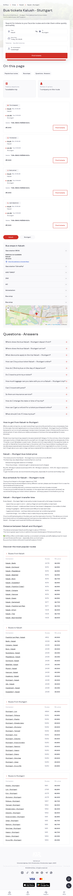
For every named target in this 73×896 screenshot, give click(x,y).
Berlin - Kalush (11, 641)
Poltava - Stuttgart (13, 801)
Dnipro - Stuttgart (12, 836)
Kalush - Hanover (12, 594)
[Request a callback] (68, 885)
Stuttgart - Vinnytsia (13, 758)
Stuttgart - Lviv (11, 711)
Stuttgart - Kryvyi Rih (13, 766)
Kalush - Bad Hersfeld (14, 618)
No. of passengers (15, 47)
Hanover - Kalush (12, 672)
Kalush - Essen (11, 598)
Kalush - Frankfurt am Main (15, 606)
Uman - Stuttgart (12, 821)
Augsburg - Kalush (12, 676)
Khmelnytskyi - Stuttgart (15, 809)
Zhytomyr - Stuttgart (13, 797)
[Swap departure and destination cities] (36, 31)
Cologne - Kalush (12, 645)
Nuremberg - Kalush (13, 653)
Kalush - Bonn (10, 579)
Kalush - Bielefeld (12, 575)
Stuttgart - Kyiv (11, 735)
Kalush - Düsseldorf (13, 583)
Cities (14, 5)
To (42, 30)
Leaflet (48, 324)
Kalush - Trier (10, 614)
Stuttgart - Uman (12, 762)
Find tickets (36, 56)
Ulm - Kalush (10, 684)
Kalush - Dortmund (12, 567)
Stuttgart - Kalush (12, 680)
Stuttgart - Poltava (13, 715)
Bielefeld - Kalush (12, 665)
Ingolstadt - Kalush (13, 688)
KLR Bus (6, 5)
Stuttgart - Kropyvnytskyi (15, 743)
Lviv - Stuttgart (11, 789)
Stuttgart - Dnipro (12, 754)
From (12, 30)
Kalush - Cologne (12, 590)
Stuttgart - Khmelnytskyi (15, 723)
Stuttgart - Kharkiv (13, 719)
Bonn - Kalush (10, 649)
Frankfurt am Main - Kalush (15, 637)
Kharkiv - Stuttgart (13, 786)
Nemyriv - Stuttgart (13, 824)
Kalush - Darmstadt (13, 602)
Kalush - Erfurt (11, 610)
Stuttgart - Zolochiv (13, 739)
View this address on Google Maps (18, 261)
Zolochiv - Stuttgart (13, 813)
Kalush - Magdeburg (13, 571)
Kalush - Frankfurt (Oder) (15, 587)
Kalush (21, 5)
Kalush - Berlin (11, 563)
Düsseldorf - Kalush (13, 692)
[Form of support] (68, 879)
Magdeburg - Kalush (13, 657)
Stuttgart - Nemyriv (13, 746)
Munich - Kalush (11, 668)
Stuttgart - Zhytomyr (13, 727)
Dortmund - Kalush (12, 661)
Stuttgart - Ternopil (13, 731)
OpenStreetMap (56, 324)
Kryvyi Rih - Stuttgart (13, 840)
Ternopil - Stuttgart (13, 805)
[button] (9, 43)
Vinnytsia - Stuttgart (13, 828)
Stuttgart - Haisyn (12, 750)
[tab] (10, 237)
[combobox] (22, 31)
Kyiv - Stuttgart (11, 793)
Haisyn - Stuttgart (12, 832)
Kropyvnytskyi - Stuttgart (15, 817)
